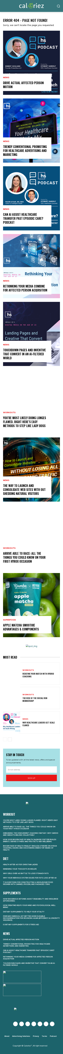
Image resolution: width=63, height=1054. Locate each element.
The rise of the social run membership (34, 699)
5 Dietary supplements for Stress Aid (21, 925)
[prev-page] (5, 739)
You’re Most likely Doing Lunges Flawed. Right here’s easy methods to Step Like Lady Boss (24, 421)
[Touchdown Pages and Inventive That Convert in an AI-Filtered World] (31, 334)
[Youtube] (33, 1024)
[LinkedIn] (46, 1024)
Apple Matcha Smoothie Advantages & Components (21, 627)
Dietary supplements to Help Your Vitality (23, 912)
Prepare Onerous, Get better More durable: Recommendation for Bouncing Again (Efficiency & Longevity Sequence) (31, 918)
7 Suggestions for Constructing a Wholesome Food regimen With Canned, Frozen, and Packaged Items (28, 883)
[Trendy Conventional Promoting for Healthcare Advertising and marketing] (31, 130)
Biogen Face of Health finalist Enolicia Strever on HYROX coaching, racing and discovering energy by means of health (30, 848)
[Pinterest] (40, 1024)
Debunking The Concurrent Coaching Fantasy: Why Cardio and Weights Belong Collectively (30, 834)
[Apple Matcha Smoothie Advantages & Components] (31, 605)
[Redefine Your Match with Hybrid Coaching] (11, 674)
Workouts (9, 412)
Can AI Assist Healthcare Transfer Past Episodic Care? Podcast (23, 218)
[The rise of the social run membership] (11, 698)
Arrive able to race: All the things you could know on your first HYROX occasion (24, 557)
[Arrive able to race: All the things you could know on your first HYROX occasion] (31, 537)
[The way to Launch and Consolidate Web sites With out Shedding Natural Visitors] (31, 469)
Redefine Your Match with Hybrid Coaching (38, 675)
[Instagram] (27, 1024)
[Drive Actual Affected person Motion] (31, 63)
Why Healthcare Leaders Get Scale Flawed (38, 724)
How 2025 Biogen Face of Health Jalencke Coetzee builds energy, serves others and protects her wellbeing (29, 841)
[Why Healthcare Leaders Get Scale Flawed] (11, 722)
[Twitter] (21, 1024)
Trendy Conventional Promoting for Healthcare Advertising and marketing (25, 150)
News (6, 77)
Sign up (31, 778)
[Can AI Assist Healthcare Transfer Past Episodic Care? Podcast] (31, 198)
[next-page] (10, 739)
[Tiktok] (52, 1024)
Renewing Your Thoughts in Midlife (20, 869)
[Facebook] (15, 1024)
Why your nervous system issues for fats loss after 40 (30, 878)
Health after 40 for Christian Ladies (20, 865)
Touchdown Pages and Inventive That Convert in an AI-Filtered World (24, 354)
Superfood (9, 620)
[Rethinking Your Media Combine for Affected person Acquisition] (31, 266)
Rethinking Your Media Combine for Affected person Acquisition (25, 288)
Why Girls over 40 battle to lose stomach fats (26, 873)
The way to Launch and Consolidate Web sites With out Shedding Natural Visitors (24, 489)
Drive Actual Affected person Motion (23, 84)
